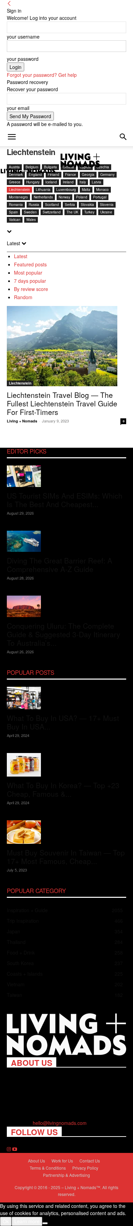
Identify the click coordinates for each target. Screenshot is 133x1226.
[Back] (9, 3)
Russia (34, 204)
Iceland (51, 182)
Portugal (99, 197)
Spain (13, 212)
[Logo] (29, 171)
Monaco (102, 189)
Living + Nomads (22, 420)
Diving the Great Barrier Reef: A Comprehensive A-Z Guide (59, 564)
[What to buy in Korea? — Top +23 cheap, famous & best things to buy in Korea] (66, 765)
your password (23, 58)
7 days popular (30, 280)
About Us (36, 1161)
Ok (6, 1221)
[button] (12, 137)
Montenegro (18, 197)
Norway (64, 197)
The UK (72, 212)
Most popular (28, 272)
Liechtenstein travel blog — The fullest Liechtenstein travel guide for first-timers (62, 403)
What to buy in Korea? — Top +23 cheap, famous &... (63, 789)
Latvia (96, 182)
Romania (16, 204)
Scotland (52, 204)
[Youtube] (14, 1149)
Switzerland (52, 212)
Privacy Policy (85, 1168)
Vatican (14, 219)
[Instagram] (9, 1149)
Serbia (70, 204)
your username (23, 36)
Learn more (27, 1221)
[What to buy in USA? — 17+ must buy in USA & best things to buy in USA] (66, 698)
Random (23, 297)
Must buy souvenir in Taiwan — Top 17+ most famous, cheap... (66, 856)
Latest (20, 256)
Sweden (30, 212)
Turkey (89, 212)
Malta (86, 189)
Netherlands (43, 197)
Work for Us (62, 1161)
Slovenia (107, 204)
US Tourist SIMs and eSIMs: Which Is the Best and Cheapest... (64, 499)
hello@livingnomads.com (60, 1122)
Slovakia (87, 204)
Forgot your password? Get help (42, 74)
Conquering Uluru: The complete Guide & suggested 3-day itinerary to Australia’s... (63, 634)
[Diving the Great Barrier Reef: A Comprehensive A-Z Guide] (66, 541)
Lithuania (43, 189)
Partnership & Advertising (66, 1175)
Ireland (68, 182)
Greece (14, 182)
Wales (31, 219)
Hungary (33, 182)
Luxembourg (66, 189)
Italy (82, 182)
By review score (31, 288)
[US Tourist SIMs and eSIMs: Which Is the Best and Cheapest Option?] (66, 476)
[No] (45, 1223)
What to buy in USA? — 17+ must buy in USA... (63, 722)
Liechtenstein (19, 189)
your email (18, 108)
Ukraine (106, 212)
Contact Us (89, 1161)
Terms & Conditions (48, 1168)
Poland (81, 197)
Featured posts (30, 264)
